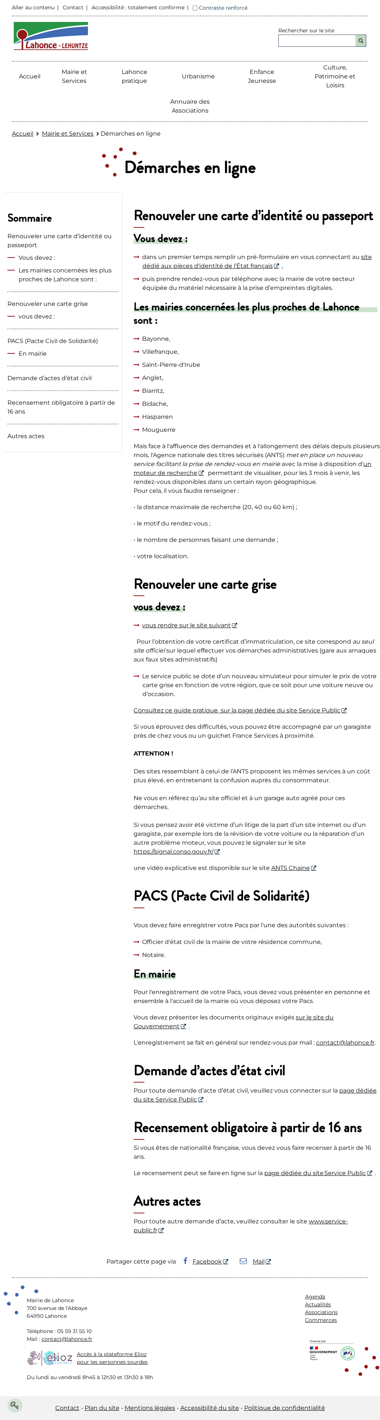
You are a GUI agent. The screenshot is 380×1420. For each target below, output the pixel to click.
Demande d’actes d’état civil (49, 378)
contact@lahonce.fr (345, 1042)
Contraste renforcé (223, 7)
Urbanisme (198, 76)
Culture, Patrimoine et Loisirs (335, 76)
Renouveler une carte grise (47, 303)
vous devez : (37, 316)
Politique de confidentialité (284, 1407)
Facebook (207, 1261)
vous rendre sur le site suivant (186, 625)
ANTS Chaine (290, 867)
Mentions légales (150, 1407)
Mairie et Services (68, 133)
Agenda (315, 1296)
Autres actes (26, 436)
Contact (73, 7)
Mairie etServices (74, 76)
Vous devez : (37, 257)
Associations (321, 1312)
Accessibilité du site (209, 1407)
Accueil (29, 76)
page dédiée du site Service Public (315, 1173)
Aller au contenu (33, 7)
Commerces (321, 1320)
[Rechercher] (361, 41)
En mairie (33, 353)
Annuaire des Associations (190, 106)
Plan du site (102, 1407)
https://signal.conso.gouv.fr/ (173, 851)
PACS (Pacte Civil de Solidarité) (52, 341)
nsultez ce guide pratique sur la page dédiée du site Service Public (241, 710)
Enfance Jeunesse (262, 76)
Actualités (318, 1304)
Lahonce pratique (134, 76)
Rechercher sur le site (306, 30)
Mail (259, 1261)
